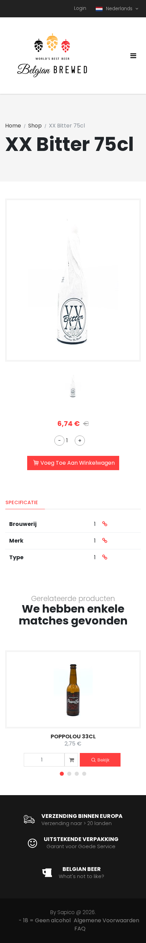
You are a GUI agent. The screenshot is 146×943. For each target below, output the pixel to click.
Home (13, 126)
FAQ (80, 928)
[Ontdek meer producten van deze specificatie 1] (104, 524)
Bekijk (103, 760)
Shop (35, 126)
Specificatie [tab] (21, 502)
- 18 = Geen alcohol (45, 920)
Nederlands (120, 8)
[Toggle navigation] (133, 56)
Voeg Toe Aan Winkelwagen (77, 463)
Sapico (66, 912)
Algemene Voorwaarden (106, 920)
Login (80, 8)
